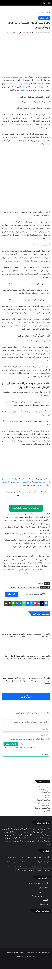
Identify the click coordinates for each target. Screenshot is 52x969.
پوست (39, 870)
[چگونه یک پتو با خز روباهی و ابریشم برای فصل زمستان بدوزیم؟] (38, 669)
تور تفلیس (46, 795)
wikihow (40, 583)
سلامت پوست (36, 866)
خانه (47, 12)
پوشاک (31, 870)
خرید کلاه (41, 787)
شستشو (12, 587)
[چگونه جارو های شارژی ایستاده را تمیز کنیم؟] (38, 625)
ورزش (47, 870)
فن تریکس (24, 90)
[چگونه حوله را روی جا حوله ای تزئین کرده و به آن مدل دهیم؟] (38, 647)
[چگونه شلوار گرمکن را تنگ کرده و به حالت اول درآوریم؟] (13, 647)
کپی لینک (11, 594)
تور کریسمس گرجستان (42, 808)
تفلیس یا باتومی (44, 805)
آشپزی (47, 857)
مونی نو (47, 787)
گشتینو (47, 789)
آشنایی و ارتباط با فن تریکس (38, 883)
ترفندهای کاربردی (43, 862)
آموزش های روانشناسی (33, 857)
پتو (38, 587)
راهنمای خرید (23, 862)
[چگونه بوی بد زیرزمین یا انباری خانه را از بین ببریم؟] (13, 625)
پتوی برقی (32, 587)
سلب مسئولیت (42, 892)
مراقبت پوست (17, 866)
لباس (27, 866)
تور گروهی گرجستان (43, 800)
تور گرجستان (45, 792)
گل (18, 870)
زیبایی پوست (11, 862)
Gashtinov (41, 789)
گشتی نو (47, 811)
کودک (24, 870)
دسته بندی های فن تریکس (39, 896)
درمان (32, 862)
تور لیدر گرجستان (44, 803)
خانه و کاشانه (39, 12)
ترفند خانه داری (22, 587)
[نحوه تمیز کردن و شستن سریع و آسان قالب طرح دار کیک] (13, 669)
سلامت (46, 866)
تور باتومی (46, 797)
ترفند (21, 857)
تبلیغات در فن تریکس (40, 887)
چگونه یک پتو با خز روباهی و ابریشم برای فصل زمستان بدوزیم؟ (39, 680)
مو (8, 866)
